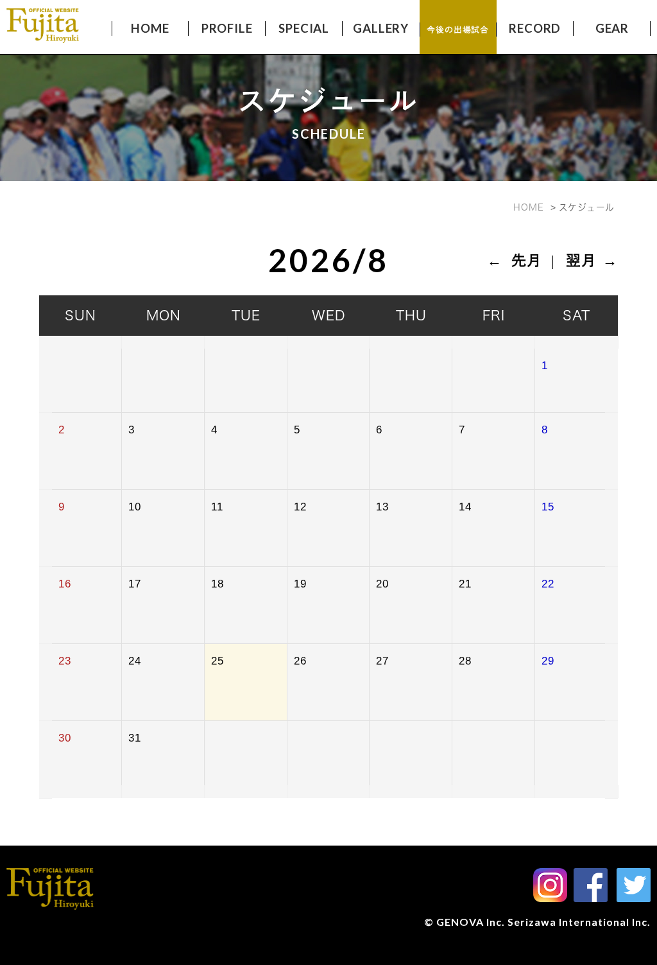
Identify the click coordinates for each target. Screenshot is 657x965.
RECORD (535, 28)
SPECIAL (303, 28)
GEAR (612, 28)
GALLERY (381, 28)
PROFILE (227, 28)
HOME (150, 28)
